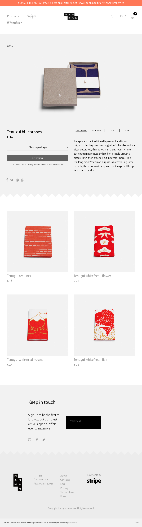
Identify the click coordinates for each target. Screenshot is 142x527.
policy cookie (72, 523)
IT (121, 21)
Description (81, 131)
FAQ (62, 484)
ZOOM (10, 46)
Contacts (65, 479)
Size (127, 131)
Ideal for (112, 131)
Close (137, 523)
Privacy (64, 488)
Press (63, 496)
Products (13, 16)
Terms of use (67, 492)
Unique (31, 16)
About (63, 475)
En (40, 475)
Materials (96, 131)
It (34, 475)
